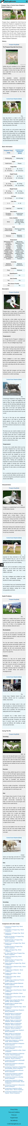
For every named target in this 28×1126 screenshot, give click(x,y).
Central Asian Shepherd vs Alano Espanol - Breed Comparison (13, 1092)
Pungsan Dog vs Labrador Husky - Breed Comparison (14, 1004)
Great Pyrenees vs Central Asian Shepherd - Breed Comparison (13, 1014)
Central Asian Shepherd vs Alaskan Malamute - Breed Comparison (14, 1057)
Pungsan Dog (12, 44)
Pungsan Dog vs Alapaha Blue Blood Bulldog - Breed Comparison (14, 1000)
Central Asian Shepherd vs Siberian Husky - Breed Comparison (14, 1041)
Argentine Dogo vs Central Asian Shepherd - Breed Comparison (13, 1024)
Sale (18, 44)
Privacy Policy (14, 1109)
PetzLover (14, 1115)
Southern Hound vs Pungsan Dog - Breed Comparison (14, 947)
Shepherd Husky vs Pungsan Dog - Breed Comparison (14, 940)
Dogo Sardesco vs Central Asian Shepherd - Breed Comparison (13, 1037)
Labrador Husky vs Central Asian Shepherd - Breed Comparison (13, 1021)
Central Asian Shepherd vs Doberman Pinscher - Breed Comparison (14, 1054)
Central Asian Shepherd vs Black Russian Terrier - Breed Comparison (14, 1089)
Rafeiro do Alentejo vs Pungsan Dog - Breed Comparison (14, 937)
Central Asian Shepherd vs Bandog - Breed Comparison (14, 1077)
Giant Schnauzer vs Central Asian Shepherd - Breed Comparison (13, 1027)
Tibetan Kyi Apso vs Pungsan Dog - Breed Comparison (14, 960)
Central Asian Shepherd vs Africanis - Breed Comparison (14, 1071)
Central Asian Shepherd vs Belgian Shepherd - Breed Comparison (14, 1074)
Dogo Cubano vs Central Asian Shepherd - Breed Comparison (13, 1034)
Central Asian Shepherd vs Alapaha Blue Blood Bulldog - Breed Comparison (15, 1067)
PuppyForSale (14, 1117)
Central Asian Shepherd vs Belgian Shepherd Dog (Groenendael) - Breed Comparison (14, 1082)
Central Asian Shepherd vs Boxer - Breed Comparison (14, 1047)
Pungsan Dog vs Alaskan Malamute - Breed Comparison (14, 984)
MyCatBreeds (14, 1120)
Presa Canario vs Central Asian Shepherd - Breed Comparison (13, 1017)
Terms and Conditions (14, 1112)
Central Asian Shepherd (12, 98)
